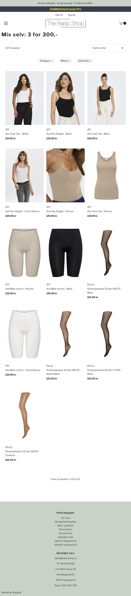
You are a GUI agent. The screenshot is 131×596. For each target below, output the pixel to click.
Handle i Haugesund (65, 544)
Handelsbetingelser (66, 521)
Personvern (65, 529)
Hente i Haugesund (65, 540)
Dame (72, 14)
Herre (59, 14)
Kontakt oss (65, 533)
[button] (46, 61)
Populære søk (65, 537)
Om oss (65, 517)
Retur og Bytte (65, 525)
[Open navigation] (6, 23)
